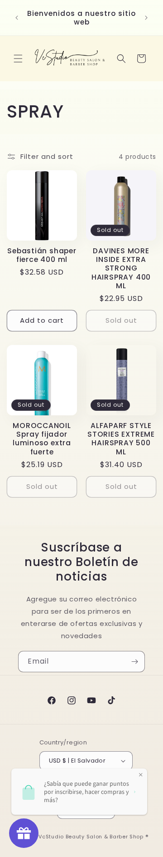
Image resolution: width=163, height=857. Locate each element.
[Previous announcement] (17, 18)
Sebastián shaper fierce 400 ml (41, 255)
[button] (18, 59)
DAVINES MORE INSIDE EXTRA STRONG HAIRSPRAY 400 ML (121, 268)
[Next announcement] (146, 18)
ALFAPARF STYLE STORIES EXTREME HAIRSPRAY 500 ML (121, 438)
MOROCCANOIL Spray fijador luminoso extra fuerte (42, 438)
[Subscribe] (134, 661)
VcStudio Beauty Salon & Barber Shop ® (93, 836)
